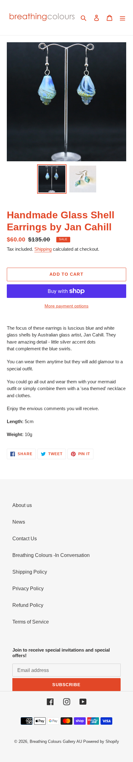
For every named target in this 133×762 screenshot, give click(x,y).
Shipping (43, 249)
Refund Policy (27, 605)
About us (22, 505)
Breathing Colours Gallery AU (56, 741)
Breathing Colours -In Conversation (51, 555)
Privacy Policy (28, 588)
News (18, 522)
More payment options (66, 305)
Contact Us (24, 538)
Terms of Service (30, 621)
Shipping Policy (29, 572)
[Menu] (122, 17)
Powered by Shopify (101, 741)
